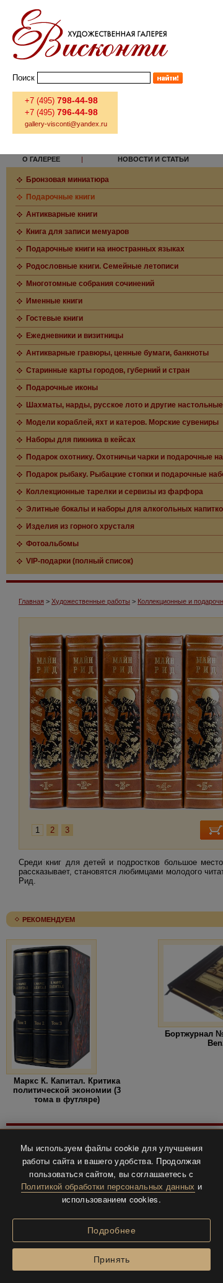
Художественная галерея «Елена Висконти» (90, 34)
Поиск (23, 77)
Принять (112, 1259)
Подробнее (111, 1230)
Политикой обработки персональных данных (108, 1186)
